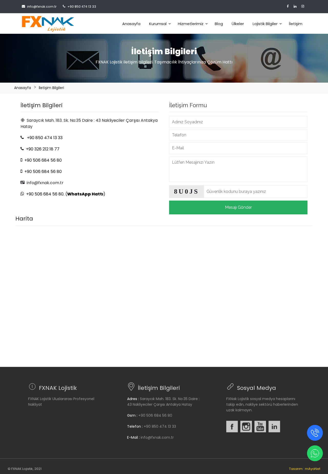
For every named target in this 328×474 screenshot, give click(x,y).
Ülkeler (238, 23)
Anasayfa (131, 23)
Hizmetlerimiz (190, 23)
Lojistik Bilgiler (265, 23)
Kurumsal (158, 23)
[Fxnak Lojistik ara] (315, 432)
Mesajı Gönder (238, 207)
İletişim (295, 23)
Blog (219, 23)
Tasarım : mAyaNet (304, 468)
